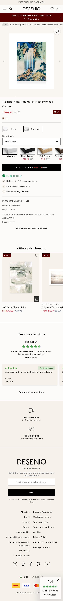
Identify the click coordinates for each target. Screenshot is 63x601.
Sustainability (23, 532)
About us (25, 512)
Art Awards (24, 550)
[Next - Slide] (59, 61)
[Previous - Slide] (3, 61)
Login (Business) (21, 555)
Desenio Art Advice (42, 512)
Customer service (42, 517)
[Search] (11, 8)
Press (27, 517)
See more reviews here (31, 392)
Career (26, 527)
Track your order (41, 522)
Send (31, 492)
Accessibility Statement (18, 537)
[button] (50, 588)
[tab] (8, 96)
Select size (8, 136)
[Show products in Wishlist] (52, 8)
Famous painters (20, 24)
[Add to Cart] (36, 299)
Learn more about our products (31, 228)
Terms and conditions (43, 527)
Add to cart (31, 167)
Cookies (37, 532)
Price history (8, 222)
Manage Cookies (41, 547)
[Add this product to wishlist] (57, 31)
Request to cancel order (45, 542)
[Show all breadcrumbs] (5, 24)
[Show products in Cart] (58, 8)
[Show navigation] (4, 8)
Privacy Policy (28, 499)
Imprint (26, 522)
